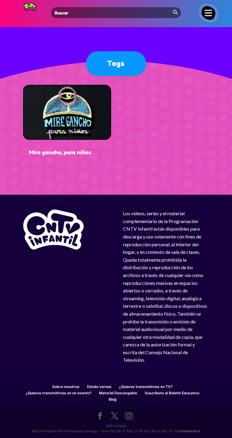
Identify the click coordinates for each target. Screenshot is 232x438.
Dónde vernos (99, 386)
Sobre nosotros (65, 386)
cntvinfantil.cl (189, 431)
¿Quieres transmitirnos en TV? (146, 386)
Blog (113, 399)
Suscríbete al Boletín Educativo (172, 393)
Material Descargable (118, 393)
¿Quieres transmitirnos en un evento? (59, 393)
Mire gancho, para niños (60, 152)
